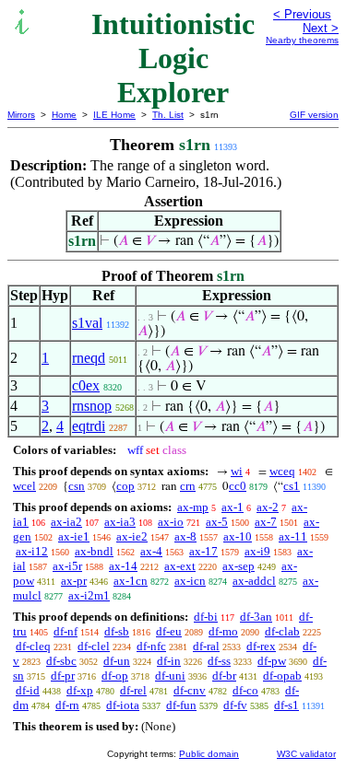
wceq (282, 471)
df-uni (170, 675)
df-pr (63, 675)
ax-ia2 (66, 522)
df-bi (206, 616)
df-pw (271, 661)
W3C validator (306, 754)
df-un (116, 661)
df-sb (116, 631)
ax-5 (217, 522)
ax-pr (74, 581)
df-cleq (33, 646)
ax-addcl (254, 581)
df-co (245, 690)
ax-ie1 (73, 536)
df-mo (223, 631)
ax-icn (190, 581)
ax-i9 (257, 551)
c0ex (86, 385)
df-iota (122, 705)
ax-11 (293, 536)
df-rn (67, 705)
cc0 (237, 486)
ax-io (171, 522)
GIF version (314, 115)
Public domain (209, 754)
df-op (114, 675)
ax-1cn (130, 581)
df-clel (94, 646)
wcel (24, 486)
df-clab (282, 631)
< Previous (302, 14)
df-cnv (189, 690)
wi (237, 471)
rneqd (88, 358)
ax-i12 (32, 551)
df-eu (169, 631)
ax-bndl (94, 551)
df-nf (66, 631)
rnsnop (92, 406)
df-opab (282, 675)
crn (188, 486)
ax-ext (180, 566)
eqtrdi (88, 426)
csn (76, 486)
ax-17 (203, 551)
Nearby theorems (302, 40)
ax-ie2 (132, 536)
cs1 (291, 486)
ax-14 (123, 566)
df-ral (206, 646)
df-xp (79, 690)
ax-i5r (67, 566)
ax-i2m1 (89, 595)
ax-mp (193, 507)
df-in (169, 661)
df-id (28, 690)
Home (64, 115)
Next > (321, 28)
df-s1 (286, 705)
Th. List (168, 115)
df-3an (256, 616)
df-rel (133, 690)
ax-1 (232, 507)
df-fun (181, 705)
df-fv (235, 705)
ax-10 (237, 536)
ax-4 (151, 551)
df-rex (261, 646)
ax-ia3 (120, 522)
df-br (224, 675)
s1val (87, 323)
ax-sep (238, 566)
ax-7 (266, 522)
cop (125, 486)
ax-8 (185, 536)
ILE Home (114, 115)
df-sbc (61, 661)
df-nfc (151, 646)
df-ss (219, 661)
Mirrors (21, 115)
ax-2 (268, 507)
